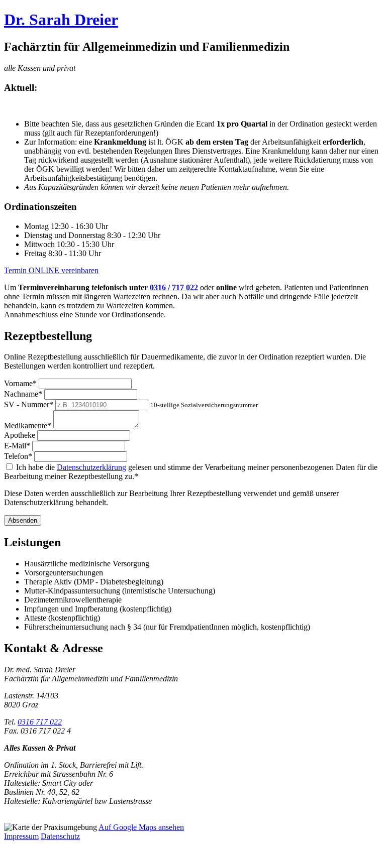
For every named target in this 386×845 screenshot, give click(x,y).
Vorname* (20, 383)
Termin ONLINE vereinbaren (51, 270)
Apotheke (19, 435)
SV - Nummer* (28, 404)
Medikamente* (27, 425)
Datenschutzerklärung (91, 467)
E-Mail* (17, 445)
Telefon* (18, 456)
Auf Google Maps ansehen (141, 827)
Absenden (22, 520)
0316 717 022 (40, 721)
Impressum (21, 836)
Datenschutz (60, 836)
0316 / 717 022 (174, 287)
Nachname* (23, 394)
